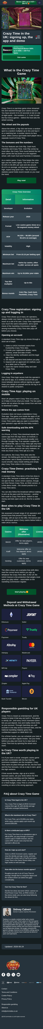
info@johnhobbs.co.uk (10, 1011)
